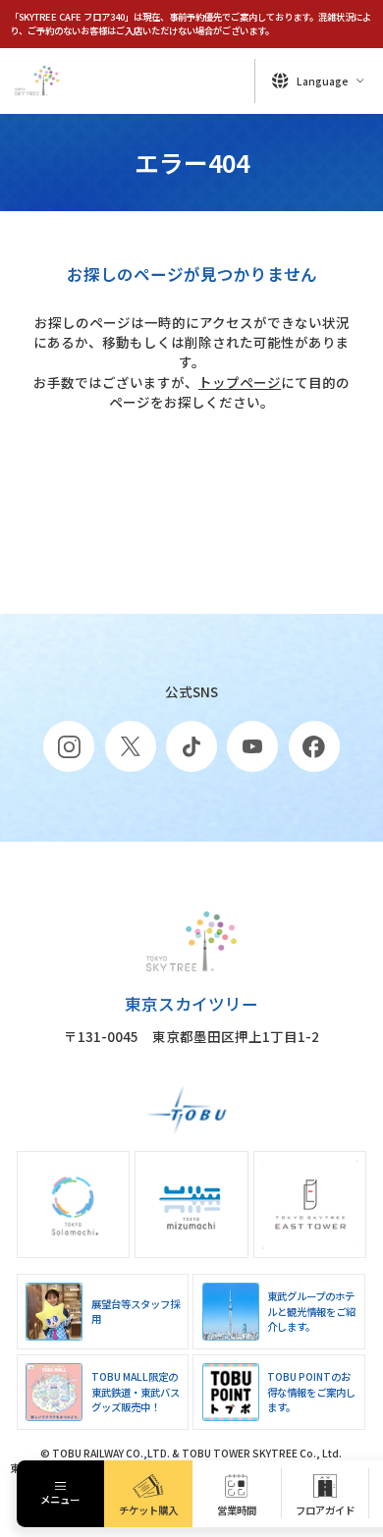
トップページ (239, 382)
